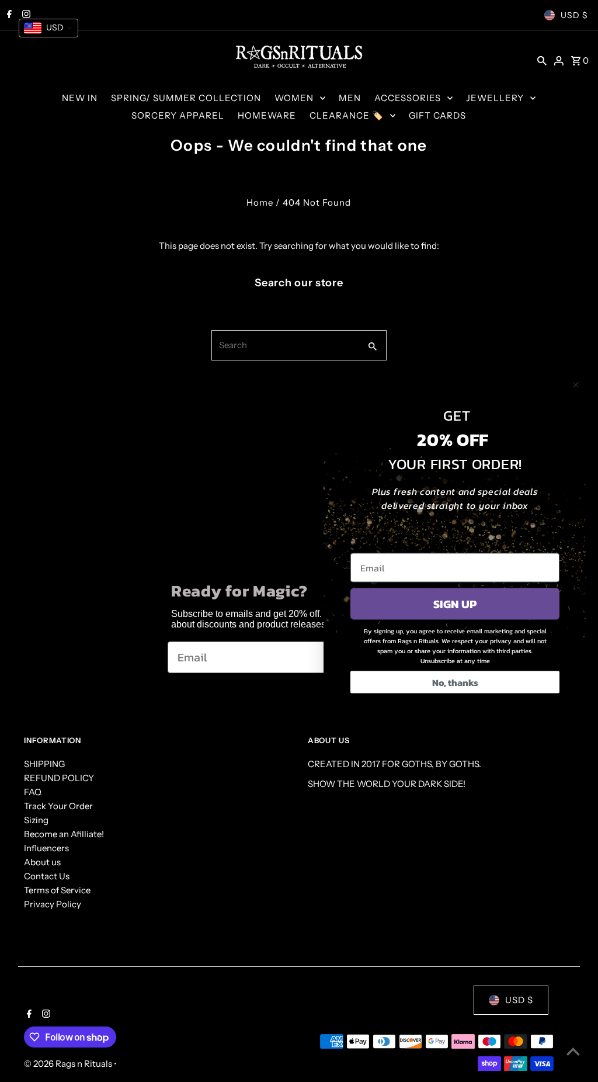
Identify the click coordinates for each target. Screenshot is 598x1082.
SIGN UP (455, 604)
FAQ (32, 791)
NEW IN (80, 97)
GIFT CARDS (437, 115)
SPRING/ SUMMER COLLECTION (186, 97)
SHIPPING (44, 763)
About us (42, 862)
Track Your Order (58, 806)
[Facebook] (28, 1014)
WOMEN (294, 97)
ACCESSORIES (407, 97)
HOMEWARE (267, 115)
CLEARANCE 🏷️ (347, 115)
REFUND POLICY (59, 777)
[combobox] (285, 345)
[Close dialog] (576, 385)
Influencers (46, 848)
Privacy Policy (52, 904)
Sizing (36, 820)
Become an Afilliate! (64, 834)
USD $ (574, 15)
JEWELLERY (495, 97)
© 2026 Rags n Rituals (69, 1063)
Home (259, 202)
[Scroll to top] (573, 1051)
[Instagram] (44, 1014)
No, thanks (455, 682)
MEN (350, 97)
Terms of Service (57, 890)
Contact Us (46, 876)
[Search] (542, 60)
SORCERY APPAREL (177, 115)
